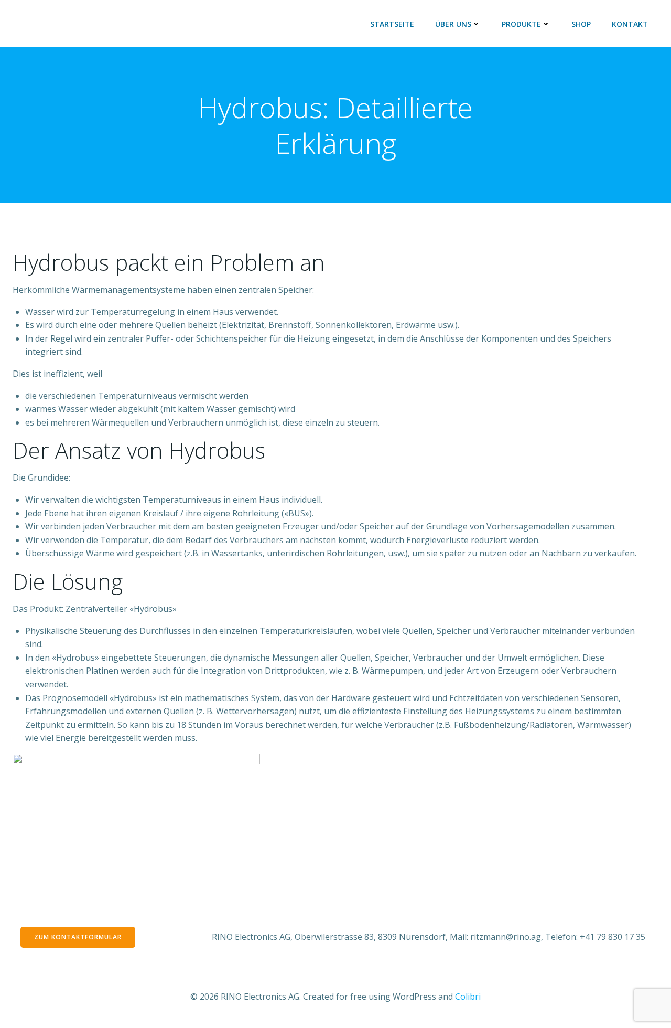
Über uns (453, 24)
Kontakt (630, 24)
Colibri (468, 996)
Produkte (521, 24)
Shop (581, 24)
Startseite (392, 24)
